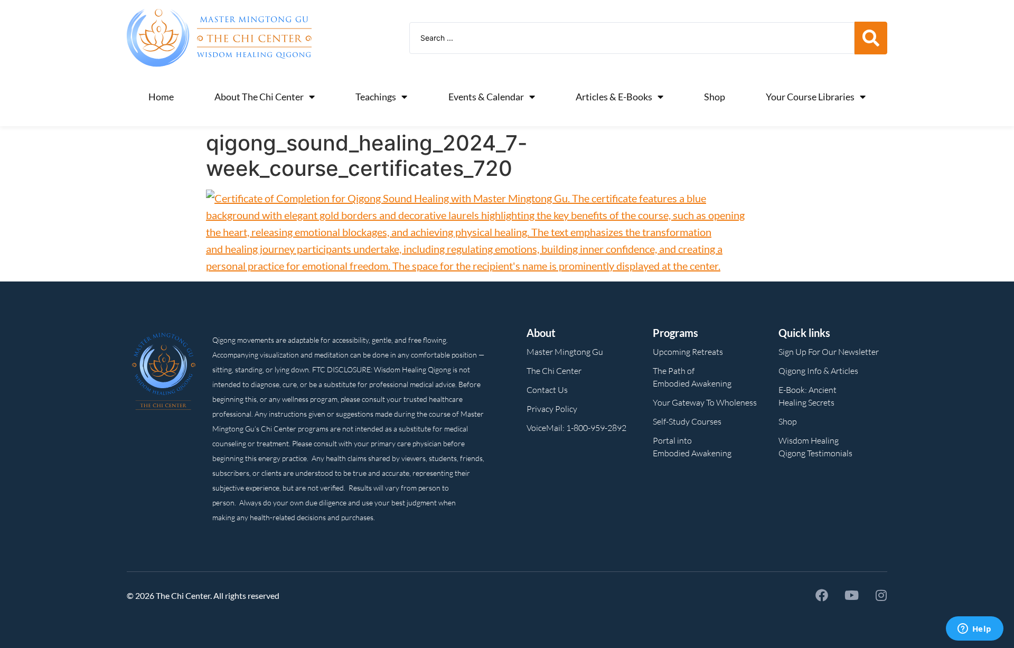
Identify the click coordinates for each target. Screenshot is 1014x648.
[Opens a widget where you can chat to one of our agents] (974, 629)
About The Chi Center (259, 96)
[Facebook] (821, 595)
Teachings (375, 96)
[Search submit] (871, 38)
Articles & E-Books (614, 96)
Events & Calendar (486, 96)
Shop (714, 96)
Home (161, 96)
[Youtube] (851, 595)
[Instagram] (881, 595)
